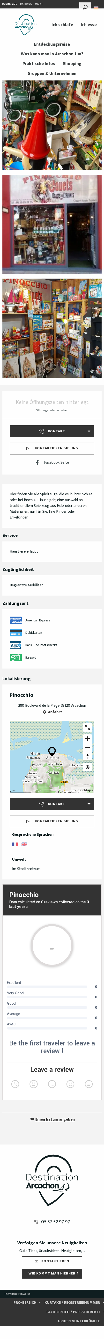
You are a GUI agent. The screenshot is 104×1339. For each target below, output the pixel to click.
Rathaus (26, 4)
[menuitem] (26, 24)
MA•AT (39, 4)
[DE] (96, 8)
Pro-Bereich (25, 1302)
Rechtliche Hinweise (17, 1293)
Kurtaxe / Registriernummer (72, 1302)
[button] (85, 6)
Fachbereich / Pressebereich (73, 1312)
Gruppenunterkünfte (79, 1321)
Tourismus (9, 4)
